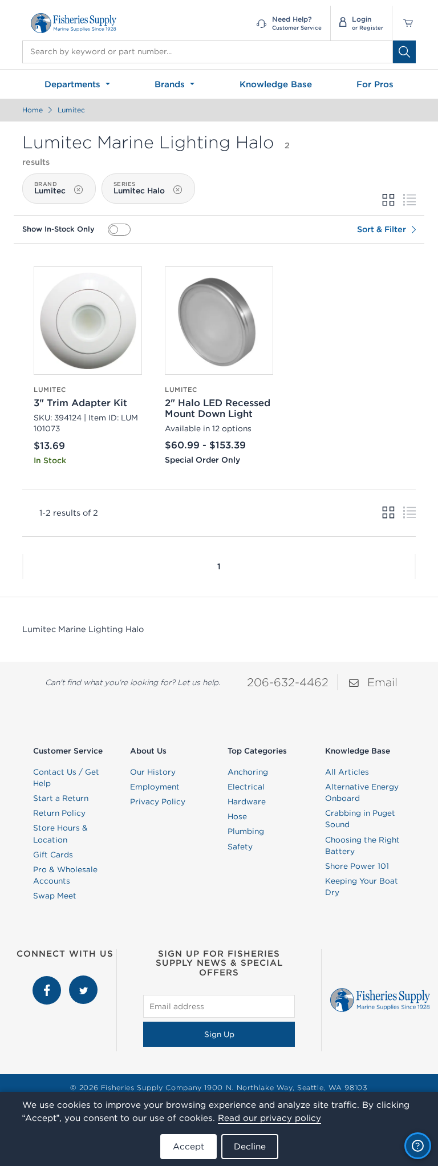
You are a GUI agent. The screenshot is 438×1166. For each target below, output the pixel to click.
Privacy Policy (157, 801)
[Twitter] (83, 981)
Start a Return (60, 798)
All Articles (347, 772)
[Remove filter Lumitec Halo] (177, 189)
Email (382, 682)
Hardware (247, 801)
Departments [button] (73, 84)
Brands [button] (171, 84)
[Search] (404, 52)
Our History (153, 772)
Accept (188, 1146)
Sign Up (219, 1034)
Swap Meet (54, 895)
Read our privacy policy (269, 1117)
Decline (250, 1146)
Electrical (246, 787)
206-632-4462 (287, 682)
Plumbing (246, 831)
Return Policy (59, 813)
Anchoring (248, 772)
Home (32, 110)
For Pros (375, 84)
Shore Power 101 (357, 866)
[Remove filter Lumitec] (78, 189)
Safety (240, 846)
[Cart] (404, 23)
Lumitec (71, 110)
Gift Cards (53, 854)
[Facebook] (48, 981)
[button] (22, 566)
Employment (155, 787)
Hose (237, 816)
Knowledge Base (276, 84)
